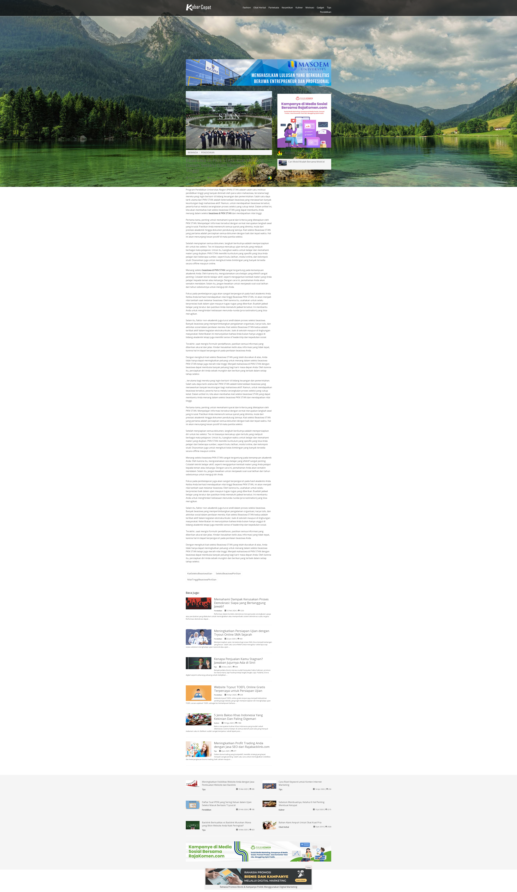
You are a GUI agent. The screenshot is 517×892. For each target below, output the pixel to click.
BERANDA (193, 152)
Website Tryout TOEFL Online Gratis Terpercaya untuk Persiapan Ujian (239, 689)
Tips (329, 7)
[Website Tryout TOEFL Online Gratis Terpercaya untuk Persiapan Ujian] (198, 693)
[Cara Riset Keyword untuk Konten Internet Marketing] (269, 786)
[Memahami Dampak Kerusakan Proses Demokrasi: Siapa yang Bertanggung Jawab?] (198, 603)
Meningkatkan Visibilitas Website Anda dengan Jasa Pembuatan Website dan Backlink (228, 783)
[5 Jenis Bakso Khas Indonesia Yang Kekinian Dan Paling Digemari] (198, 719)
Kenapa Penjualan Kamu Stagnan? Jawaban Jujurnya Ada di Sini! (238, 661)
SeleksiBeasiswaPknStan (228, 573)
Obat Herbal (259, 7)
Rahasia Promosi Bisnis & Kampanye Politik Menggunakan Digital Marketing (258, 886)
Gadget (320, 7)
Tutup (308, 867)
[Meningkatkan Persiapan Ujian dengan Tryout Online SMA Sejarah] (198, 637)
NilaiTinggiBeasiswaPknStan (201, 579)
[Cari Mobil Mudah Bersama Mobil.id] (285, 162)
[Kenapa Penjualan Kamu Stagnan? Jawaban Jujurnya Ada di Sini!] (198, 662)
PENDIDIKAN (207, 152)
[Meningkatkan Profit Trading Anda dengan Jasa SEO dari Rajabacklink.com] (198, 750)
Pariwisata (273, 7)
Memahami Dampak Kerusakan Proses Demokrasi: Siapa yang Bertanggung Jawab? (241, 603)
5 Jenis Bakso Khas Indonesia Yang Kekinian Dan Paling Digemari (238, 717)
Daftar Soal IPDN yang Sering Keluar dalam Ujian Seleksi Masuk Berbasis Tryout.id (226, 804)
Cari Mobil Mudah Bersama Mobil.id (306, 161)
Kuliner (299, 7)
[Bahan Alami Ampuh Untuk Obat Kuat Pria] (269, 824)
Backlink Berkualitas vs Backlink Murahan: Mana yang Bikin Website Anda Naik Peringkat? (226, 824)
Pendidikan (325, 12)
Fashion (247, 7)
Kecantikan (287, 7)
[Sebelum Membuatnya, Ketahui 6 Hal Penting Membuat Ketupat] (269, 803)
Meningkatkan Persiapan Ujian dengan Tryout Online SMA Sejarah (241, 633)
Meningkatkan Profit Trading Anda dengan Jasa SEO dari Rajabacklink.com (242, 745)
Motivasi (309, 7)
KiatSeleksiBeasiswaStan (199, 573)
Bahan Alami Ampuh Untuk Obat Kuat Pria (300, 822)
